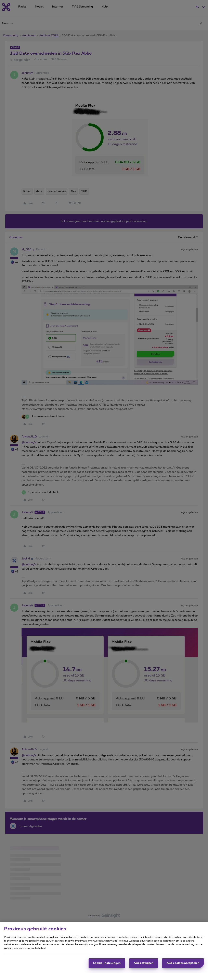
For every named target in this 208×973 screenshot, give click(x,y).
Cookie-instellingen (107, 963)
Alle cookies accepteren (183, 963)
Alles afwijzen (144, 963)
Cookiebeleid (38, 948)
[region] (104, 947)
